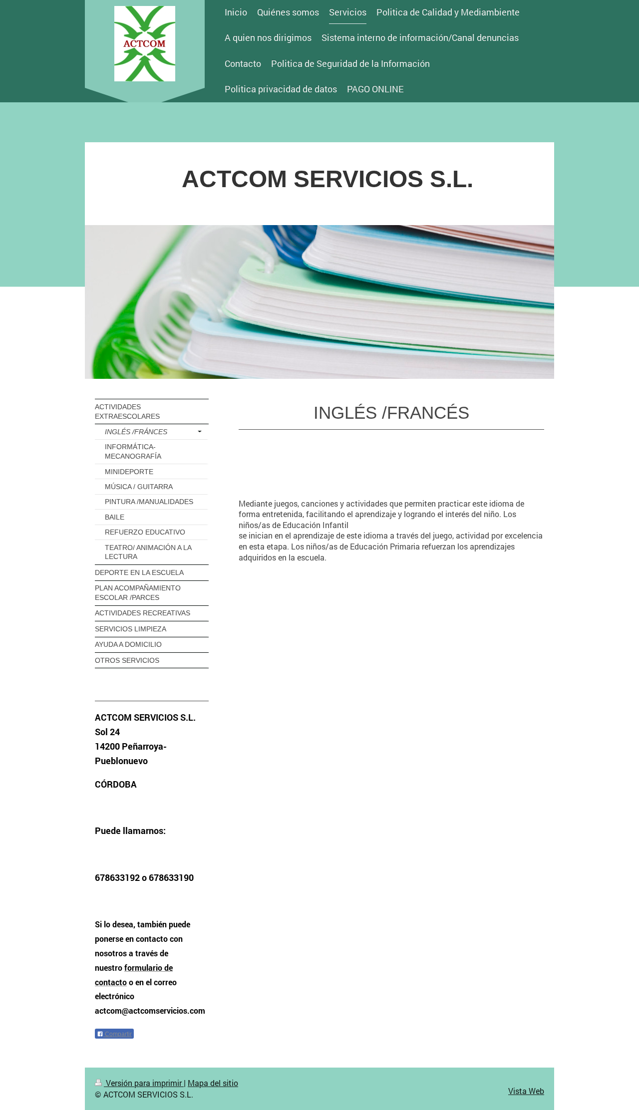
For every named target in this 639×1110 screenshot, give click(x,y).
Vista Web (526, 1091)
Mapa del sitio (213, 1083)
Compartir (117, 1034)
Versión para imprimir (144, 1083)
